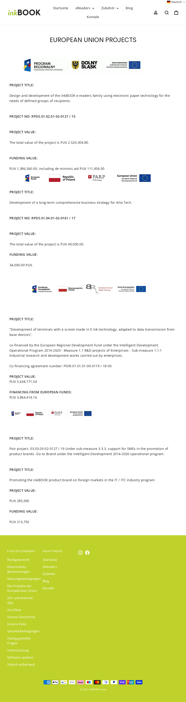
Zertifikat (14, 610)
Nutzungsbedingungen (22, 579)
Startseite (60, 8)
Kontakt (93, 17)
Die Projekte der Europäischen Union (22, 588)
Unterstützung (18, 650)
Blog (129, 8)
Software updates (20, 657)
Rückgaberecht (18, 560)
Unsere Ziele (16, 624)
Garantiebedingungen (22, 631)
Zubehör (108, 8)
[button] (176, 2)
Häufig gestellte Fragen (19, 640)
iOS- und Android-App (20, 600)
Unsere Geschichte (21, 617)
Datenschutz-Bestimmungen (18, 569)
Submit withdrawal (21, 664)
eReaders (83, 8)
